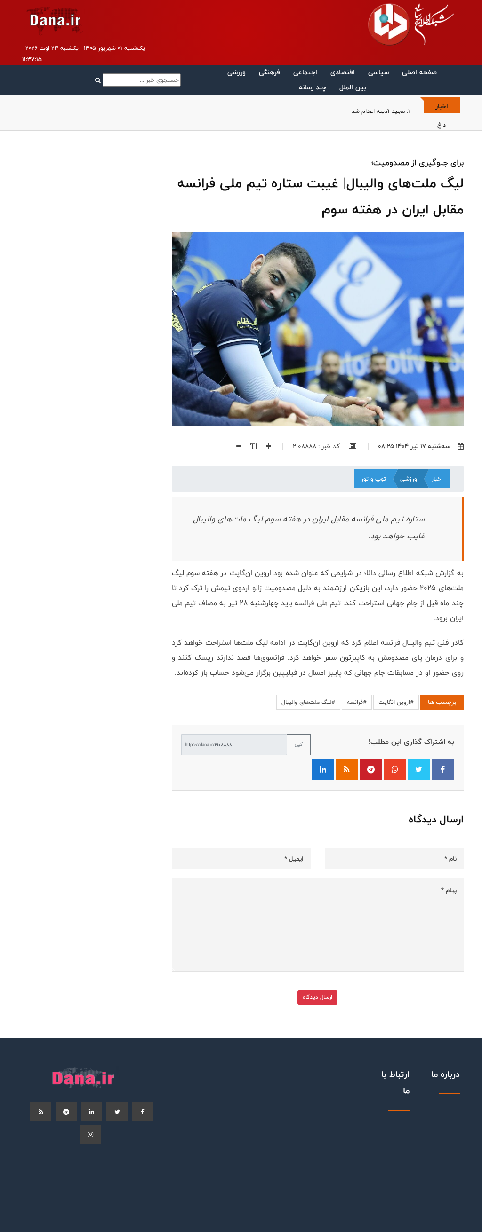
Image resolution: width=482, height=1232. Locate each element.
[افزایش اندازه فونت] (265, 446)
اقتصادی (342, 72)
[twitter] (117, 1111)
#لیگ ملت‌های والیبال (308, 702)
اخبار (436, 479)
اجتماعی (305, 72)
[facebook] (142, 1111)
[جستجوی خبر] (138, 80)
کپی (299, 744)
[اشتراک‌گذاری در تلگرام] (371, 769)
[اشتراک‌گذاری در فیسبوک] (443, 769)
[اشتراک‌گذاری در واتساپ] (395, 769)
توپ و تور (373, 479)
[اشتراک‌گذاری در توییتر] (419, 769)
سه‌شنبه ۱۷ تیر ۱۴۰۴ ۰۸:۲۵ (414, 446)
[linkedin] (91, 1111)
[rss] (40, 1111)
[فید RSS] (347, 769)
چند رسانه (312, 87)
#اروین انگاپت (396, 702)
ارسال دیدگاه (317, 997)
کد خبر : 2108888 (317, 446)
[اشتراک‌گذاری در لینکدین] (323, 769)
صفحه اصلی (419, 72)
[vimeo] (90, 1134)
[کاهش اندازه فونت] (235, 446)
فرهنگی (269, 72)
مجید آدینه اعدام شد (378, 111)
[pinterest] (66, 1111)
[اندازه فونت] (250, 446)
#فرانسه (357, 702)
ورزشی (236, 72)
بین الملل (352, 87)
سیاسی (378, 72)
